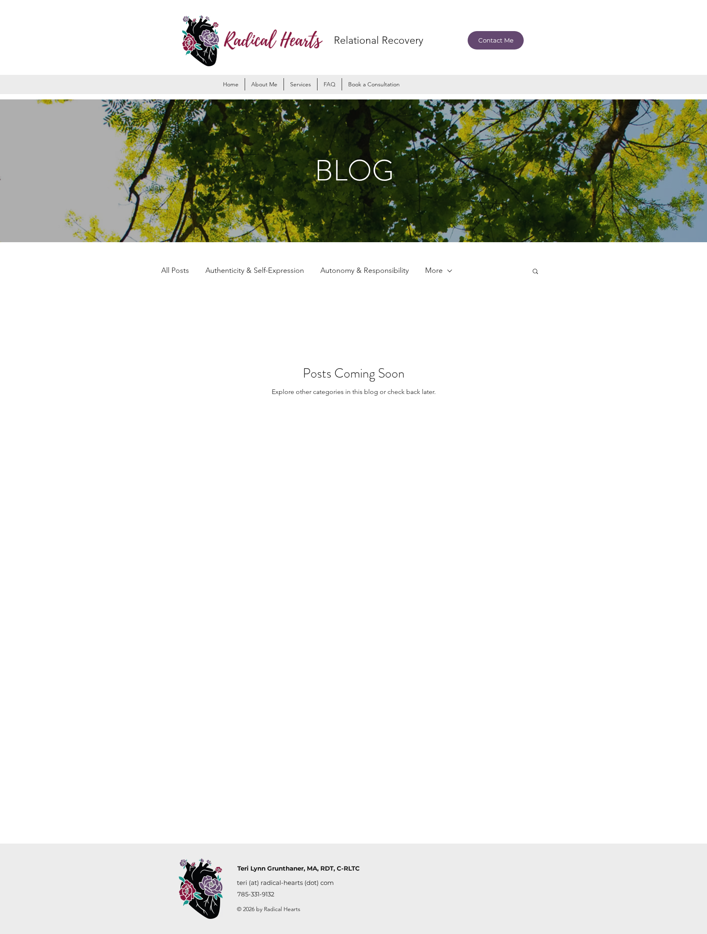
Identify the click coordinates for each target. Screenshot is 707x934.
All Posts (175, 270)
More (434, 270)
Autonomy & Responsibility (364, 270)
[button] (300, 84)
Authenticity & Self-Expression (254, 270)
